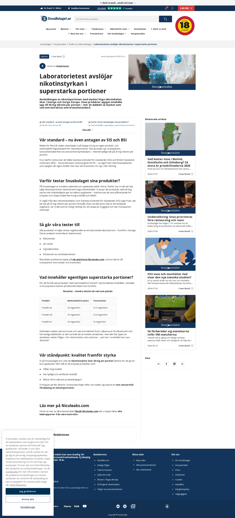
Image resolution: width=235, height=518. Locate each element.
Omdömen (180, 475)
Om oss (175, 454)
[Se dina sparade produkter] (172, 8)
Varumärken (140, 29)
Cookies (178, 479)
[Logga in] (166, 8)
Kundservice (100, 454)
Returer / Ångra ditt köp (107, 479)
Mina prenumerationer (146, 465)
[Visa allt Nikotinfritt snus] (129, 29)
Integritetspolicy (182, 489)
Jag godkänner (27, 491)
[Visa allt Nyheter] (70, 29)
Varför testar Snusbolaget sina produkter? (110, 122)
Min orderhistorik (143, 469)
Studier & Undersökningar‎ (80, 44)
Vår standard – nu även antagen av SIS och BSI (62, 122)
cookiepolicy (12, 471)
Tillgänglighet (181, 494)
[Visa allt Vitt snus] (86, 29)
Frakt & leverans (104, 470)
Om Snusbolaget (116, 33)
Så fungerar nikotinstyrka (108, 484)
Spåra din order (104, 475)
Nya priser (51, 29)
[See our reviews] (114, 8)
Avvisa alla (28, 499)
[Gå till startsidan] (56, 18)
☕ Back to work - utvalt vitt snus (116, 2)
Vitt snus (80, 29)
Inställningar (28, 507)
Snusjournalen (138, 33)
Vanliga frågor (103, 465)
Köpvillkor (179, 484)
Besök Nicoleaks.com (86, 411)
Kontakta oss (103, 460)
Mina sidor (138, 454)
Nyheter (65, 29)
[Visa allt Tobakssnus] (105, 29)
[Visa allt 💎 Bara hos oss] (85, 33)
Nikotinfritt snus (118, 29)
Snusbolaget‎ (45, 44)
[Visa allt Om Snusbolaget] (125, 33)
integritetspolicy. (18, 485)
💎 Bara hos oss (75, 33)
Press (177, 470)
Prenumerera (96, 33)
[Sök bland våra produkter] (165, 19)
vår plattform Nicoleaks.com (88, 259)
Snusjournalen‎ (60, 44)
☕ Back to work (158, 29)
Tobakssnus (97, 29)
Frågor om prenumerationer (109, 489)
